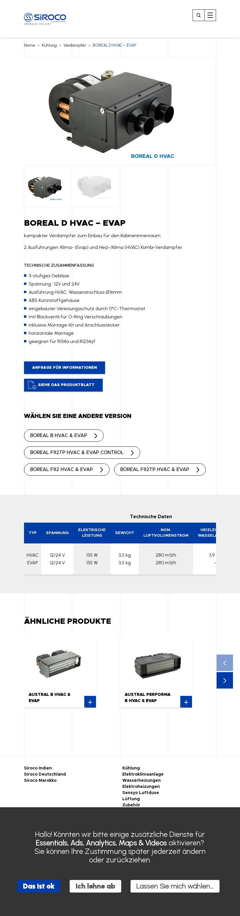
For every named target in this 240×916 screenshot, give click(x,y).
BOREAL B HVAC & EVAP (58, 435)
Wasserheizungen (141, 781)
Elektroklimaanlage (143, 774)
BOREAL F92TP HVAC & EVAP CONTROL (77, 452)
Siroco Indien (38, 768)
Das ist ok (38, 886)
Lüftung (131, 799)
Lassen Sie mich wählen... (175, 886)
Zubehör (131, 805)
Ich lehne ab (95, 886)
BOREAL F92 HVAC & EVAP (61, 469)
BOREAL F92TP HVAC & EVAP (154, 469)
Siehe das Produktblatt (66, 385)
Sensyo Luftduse (140, 793)
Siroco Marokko (40, 781)
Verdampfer (75, 45)
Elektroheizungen (141, 787)
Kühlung (49, 45)
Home (29, 45)
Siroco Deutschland (45, 774)
